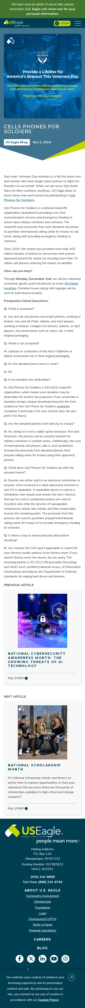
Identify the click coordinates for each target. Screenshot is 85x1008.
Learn (42, 913)
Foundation (42, 908)
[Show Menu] (78, 23)
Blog (42, 948)
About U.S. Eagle (42, 890)
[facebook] (20, 959)
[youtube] (54, 959)
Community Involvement (42, 896)
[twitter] (31, 959)
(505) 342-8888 (42, 877)
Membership (42, 902)
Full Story (16, 678)
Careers (42, 939)
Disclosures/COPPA (43, 919)
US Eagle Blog (17, 142)
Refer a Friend (42, 925)
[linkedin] (42, 959)
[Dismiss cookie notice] (71, 977)
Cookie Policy (48, 1000)
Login (65, 23)
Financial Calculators (42, 930)
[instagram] (65, 959)
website (63, 406)
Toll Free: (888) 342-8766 (42, 882)
